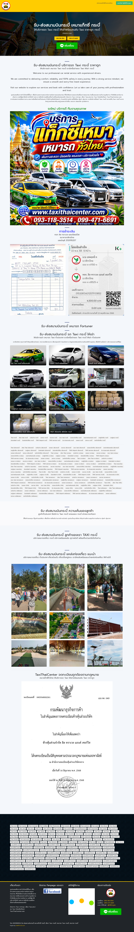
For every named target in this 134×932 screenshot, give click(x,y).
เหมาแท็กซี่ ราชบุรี (15, 858)
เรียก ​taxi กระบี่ (23, 438)
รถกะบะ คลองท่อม (16, 472)
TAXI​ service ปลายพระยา (35, 483)
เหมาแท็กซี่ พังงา (89, 853)
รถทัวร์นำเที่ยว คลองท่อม (30, 472)
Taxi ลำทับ (107, 483)
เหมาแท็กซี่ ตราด (72, 847)
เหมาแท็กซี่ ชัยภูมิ (38, 847)
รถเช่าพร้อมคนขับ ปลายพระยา (51, 480)
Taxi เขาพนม (54, 453)
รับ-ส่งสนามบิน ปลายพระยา (52, 483)
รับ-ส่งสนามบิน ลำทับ (57, 488)
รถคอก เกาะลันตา (79, 464)
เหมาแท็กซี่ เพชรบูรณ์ (92, 866)
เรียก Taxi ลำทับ (117, 483)
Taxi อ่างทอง (97, 839)
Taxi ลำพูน (14, 837)
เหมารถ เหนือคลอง (42, 491)
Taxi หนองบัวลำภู (77, 839)
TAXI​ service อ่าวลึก (98, 474)
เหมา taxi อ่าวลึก (97, 472)
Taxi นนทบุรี (103, 828)
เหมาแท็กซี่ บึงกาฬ (108, 850)
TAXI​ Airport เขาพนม (102, 456)
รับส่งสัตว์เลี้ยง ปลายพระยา (112, 480)
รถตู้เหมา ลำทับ (97, 485)
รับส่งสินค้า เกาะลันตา (114, 461)
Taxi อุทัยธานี (35, 842)
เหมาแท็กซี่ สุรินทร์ (16, 863)
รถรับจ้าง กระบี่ (34, 438)
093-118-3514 (108, 901)
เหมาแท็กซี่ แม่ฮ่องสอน (17, 869)
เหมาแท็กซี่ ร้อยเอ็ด (88, 855)
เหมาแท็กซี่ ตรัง (61, 847)
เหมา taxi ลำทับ (45, 485)
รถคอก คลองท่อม (108, 469)
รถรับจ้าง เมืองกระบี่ (41, 448)
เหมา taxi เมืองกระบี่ (79, 448)
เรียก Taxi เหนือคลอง (115, 488)
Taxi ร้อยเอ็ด (69, 834)
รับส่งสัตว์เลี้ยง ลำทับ (17, 488)
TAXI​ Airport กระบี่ (41, 440)
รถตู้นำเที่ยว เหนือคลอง (105, 491)
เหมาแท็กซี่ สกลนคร (75, 858)
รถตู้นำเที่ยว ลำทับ (86, 485)
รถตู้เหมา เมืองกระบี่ (31, 450)
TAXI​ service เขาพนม (17, 458)
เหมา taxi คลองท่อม (68, 466)
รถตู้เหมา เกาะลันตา (101, 461)
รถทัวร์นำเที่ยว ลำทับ (90, 488)
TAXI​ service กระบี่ (54, 440)
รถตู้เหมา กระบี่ (114, 438)
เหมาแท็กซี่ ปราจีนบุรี (53, 853)
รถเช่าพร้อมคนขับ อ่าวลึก (18, 474)
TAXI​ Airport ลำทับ (30, 488)
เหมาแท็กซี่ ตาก (83, 847)
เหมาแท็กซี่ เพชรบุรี (79, 866)
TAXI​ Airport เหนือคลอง (63, 493)
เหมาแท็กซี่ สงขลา (88, 858)
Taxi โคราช (120, 842)
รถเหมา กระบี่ (44, 438)
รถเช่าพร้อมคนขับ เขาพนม (33, 456)
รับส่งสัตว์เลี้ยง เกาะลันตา (18, 464)
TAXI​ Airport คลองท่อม (62, 469)
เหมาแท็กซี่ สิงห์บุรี (82, 861)
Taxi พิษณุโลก (24, 834)
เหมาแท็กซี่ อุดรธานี (108, 863)
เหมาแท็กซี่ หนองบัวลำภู (54, 863)
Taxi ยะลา (52, 834)
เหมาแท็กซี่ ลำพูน (50, 858)
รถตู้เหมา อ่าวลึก (44, 474)
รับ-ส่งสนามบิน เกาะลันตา (65, 464)
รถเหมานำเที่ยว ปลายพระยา (33, 480)
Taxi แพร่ (100, 842)
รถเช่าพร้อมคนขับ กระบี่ (90, 438)
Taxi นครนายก (48, 828)
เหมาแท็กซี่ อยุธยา (68, 863)
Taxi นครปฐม (58, 828)
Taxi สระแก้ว (105, 837)
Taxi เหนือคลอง (102, 488)
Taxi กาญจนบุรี (33, 826)
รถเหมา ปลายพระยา (91, 477)
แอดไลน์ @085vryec (124, 3)
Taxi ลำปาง (114, 834)
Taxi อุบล (43, 842)
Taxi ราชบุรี (96, 834)
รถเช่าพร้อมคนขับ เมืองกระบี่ (111, 448)
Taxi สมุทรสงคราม (74, 837)
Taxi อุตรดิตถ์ (25, 842)
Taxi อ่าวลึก (42, 472)
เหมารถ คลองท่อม (56, 466)
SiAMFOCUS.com (20, 925)
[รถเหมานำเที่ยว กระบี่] (29, 587)
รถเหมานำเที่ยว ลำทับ (58, 485)
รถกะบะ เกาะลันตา (91, 464)
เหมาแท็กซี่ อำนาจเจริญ (95, 863)
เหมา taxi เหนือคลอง (56, 491)
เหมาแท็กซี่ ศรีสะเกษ (63, 858)
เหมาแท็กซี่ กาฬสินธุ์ (54, 845)
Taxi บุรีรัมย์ (41, 831)
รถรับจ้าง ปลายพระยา (78, 477)
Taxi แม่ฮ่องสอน (109, 842)
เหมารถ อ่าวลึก (86, 472)
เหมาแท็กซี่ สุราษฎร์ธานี (110, 861)
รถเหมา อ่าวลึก (76, 472)
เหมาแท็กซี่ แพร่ (114, 866)
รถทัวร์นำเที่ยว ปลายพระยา (95, 483)
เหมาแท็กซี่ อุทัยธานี (29, 866)
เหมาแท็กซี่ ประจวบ (41, 853)
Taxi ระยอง (88, 834)
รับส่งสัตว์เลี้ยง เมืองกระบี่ (60, 450)
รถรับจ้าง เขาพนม (78, 453)
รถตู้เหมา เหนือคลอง (16, 493)
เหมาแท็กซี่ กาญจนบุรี (41, 845)
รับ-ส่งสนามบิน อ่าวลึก (113, 474)
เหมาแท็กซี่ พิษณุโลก (28, 855)
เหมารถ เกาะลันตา (27, 461)
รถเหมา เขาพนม (90, 453)
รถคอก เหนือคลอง (111, 493)
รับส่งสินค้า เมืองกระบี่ (44, 450)
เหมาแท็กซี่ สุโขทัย (28, 863)
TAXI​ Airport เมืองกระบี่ (76, 450)
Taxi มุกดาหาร (43, 834)
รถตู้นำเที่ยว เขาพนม (48, 456)
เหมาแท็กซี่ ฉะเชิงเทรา (107, 845)
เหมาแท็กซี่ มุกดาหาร (52, 855)
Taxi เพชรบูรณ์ (83, 842)
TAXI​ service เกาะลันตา (49, 464)
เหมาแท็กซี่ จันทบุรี (94, 845)
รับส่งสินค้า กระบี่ (15, 440)
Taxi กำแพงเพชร (54, 826)
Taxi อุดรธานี (14, 842)
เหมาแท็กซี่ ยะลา (65, 855)
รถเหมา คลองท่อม (43, 466)
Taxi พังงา (98, 831)
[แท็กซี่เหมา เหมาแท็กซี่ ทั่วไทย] (67, 168)
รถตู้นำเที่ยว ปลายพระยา (67, 480)
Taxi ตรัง (22, 828)
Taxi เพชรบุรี (73, 842)
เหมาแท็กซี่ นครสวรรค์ (47, 850)
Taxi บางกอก (22, 831)
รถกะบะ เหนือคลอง (16, 496)
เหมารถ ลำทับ (35, 485)
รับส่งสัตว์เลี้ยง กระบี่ (28, 440)
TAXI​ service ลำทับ (43, 488)
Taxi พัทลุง (115, 831)
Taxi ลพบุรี (105, 834)
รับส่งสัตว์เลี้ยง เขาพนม (87, 456)
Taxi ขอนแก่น (65, 826)
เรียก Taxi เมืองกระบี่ (27, 448)
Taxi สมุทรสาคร (86, 837)
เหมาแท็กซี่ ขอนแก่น (82, 845)
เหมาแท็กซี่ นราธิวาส (72, 850)
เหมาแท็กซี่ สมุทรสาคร (32, 861)
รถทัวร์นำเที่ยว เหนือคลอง (30, 496)
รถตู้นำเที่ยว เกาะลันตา (88, 461)
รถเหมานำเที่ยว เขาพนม (17, 456)
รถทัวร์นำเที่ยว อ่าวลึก (37, 477)
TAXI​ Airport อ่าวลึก (84, 474)
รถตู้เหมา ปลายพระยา (82, 480)
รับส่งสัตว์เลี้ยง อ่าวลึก (69, 474)
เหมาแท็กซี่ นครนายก (95, 847)
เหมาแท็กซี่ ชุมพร (50, 847)
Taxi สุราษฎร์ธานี (36, 839)
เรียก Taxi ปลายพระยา (63, 477)
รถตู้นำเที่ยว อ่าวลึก (32, 474)
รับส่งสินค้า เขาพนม (73, 456)
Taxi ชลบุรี (95, 826)
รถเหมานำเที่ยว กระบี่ (75, 438)
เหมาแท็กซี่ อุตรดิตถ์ (16, 866)
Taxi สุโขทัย (56, 839)
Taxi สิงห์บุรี (14, 839)
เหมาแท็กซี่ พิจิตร (15, 855)
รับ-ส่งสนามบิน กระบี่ (68, 440)
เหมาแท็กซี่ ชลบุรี (15, 847)
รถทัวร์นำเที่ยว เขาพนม (69, 458)
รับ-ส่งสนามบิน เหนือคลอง (96, 493)
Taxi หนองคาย (66, 839)
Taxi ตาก (38, 828)
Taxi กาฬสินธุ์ (43, 826)
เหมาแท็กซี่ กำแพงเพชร (68, 845)
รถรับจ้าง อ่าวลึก (65, 472)
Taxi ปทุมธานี (50, 831)
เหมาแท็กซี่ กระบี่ (15, 845)
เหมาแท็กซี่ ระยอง (112, 855)
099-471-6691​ (109, 903)
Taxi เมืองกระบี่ (15, 448)
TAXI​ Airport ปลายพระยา (18, 483)
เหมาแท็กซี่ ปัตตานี (66, 853)
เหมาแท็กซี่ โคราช (30, 869)
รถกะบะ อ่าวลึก (25, 477)
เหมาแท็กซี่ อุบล (41, 866)
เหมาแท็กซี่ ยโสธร (76, 855)
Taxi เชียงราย (53, 842)
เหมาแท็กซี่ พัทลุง (113, 853)
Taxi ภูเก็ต (33, 834)
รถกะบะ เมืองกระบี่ (28, 453)
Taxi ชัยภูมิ (113, 826)
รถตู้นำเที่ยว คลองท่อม (117, 466)
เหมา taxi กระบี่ (63, 438)
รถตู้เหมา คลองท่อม (16, 469)
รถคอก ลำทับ (69, 488)
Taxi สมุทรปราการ (62, 837)
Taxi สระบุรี (96, 837)
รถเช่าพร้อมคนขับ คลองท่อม (100, 466)
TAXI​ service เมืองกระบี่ (92, 450)
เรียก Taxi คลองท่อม (17, 466)
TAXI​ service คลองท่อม (78, 469)
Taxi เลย (92, 842)
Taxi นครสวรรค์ (92, 828)
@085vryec (112, 905)
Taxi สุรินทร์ (46, 839)
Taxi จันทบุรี (75, 826)
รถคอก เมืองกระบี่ (16, 453)
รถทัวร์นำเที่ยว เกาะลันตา (104, 464)
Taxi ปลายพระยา (50, 477)
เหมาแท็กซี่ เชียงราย (52, 866)
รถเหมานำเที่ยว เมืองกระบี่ (94, 448)
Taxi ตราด (30, 828)
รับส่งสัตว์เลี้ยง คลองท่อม (45, 469)
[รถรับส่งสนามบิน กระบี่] (105, 653)
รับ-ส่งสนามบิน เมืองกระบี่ (108, 450)
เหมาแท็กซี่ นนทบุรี (60, 850)
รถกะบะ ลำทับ (78, 488)
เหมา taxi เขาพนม (113, 453)
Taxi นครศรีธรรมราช (80, 828)
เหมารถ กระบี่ (53, 438)
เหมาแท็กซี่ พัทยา (101, 853)
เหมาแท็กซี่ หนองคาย (40, 863)
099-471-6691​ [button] (73, 38)
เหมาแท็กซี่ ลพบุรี (27, 858)
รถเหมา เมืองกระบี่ (54, 448)
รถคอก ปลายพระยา (67, 483)
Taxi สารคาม (115, 837)
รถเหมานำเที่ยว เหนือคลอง (71, 491)
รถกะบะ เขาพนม (56, 458)
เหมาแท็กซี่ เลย (104, 866)
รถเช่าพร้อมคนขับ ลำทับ (72, 485)
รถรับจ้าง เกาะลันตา (107, 458)
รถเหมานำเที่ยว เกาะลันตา (55, 461)
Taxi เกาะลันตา (81, 458)
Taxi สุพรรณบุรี (24, 839)
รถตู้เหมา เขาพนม (60, 456)
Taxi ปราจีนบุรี (70, 831)
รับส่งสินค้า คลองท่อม (30, 469)
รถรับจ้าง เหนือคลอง (16, 491)
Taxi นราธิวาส (113, 828)
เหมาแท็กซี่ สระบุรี (45, 861)
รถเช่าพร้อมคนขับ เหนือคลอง (89, 491)
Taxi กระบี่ (14, 438)
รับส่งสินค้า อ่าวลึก (56, 474)
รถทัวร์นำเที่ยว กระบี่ (100, 440)
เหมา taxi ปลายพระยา (17, 480)
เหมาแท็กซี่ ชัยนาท (27, 847)
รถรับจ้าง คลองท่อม (30, 466)
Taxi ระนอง (79, 834)
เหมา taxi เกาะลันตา (40, 461)
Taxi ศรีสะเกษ (23, 837)
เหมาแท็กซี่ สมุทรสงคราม (17, 861)
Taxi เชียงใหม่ (63, 842)
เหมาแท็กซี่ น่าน (84, 850)
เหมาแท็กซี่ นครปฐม (108, 847)
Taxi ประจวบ (60, 831)
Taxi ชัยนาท (104, 826)
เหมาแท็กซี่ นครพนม (16, 850)
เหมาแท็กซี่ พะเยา (78, 853)
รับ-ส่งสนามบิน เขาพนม (32, 458)
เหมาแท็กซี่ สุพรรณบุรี (95, 861)
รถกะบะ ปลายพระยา (80, 483)
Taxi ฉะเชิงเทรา (85, 826)
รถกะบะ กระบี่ (88, 440)
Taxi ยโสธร (60, 834)
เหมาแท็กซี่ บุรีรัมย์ (16, 853)
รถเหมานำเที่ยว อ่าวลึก (111, 472)
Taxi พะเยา (89, 831)
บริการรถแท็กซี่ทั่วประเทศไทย (104, 3)
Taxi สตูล (51, 837)
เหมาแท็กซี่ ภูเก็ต (40, 855)
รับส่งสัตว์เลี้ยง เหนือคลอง (46, 493)
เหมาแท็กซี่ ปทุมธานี (28, 853)
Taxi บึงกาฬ (32, 831)
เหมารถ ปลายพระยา (104, 477)
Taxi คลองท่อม (118, 464)
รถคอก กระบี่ (79, 440)
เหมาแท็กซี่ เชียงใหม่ (66, 866)
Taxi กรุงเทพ (23, 826)
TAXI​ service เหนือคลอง (80, 493)
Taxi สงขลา (42, 837)
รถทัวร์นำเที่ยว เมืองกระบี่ (42, 453)
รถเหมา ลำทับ (25, 485)
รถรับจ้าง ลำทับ (15, 485)
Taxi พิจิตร (14, 834)
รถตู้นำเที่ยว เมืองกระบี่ (17, 450)
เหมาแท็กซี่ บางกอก (96, 850)
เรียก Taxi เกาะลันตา (93, 458)
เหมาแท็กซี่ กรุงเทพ (27, 845)
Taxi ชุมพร (14, 828)
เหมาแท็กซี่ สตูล (99, 858)
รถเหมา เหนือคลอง (30, 491)
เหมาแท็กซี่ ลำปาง (39, 858)
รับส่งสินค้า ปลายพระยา (96, 480)
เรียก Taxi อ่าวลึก (53, 472)
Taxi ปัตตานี (80, 831)
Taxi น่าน (13, 831)
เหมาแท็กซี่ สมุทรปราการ (112, 858)
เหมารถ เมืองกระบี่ (66, 448)
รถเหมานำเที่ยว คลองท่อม (84, 466)
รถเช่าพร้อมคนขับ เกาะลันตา (71, 461)
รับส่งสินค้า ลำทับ (108, 485)
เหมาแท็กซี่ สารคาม (70, 861)
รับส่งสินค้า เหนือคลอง (30, 493)
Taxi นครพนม (68, 828)
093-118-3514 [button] (60, 38)
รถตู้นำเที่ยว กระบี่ (103, 438)
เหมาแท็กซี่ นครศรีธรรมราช (31, 850)
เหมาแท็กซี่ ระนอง (100, 855)
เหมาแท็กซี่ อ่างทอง (81, 863)
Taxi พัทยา (106, 831)
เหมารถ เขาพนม (101, 453)
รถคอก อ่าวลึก (15, 477)
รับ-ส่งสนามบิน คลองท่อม (94, 469)
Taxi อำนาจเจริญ (108, 839)
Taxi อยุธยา (88, 839)
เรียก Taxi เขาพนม (66, 453)
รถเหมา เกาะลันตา (16, 461)
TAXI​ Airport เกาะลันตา (34, 464)
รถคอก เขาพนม (45, 458)
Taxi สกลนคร (33, 837)
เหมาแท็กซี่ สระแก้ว (57, 861)
